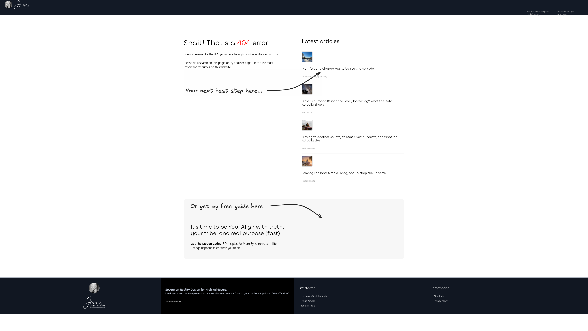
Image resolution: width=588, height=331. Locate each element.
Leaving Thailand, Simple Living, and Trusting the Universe (344, 173)
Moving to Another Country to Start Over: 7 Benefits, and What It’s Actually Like (349, 138)
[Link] (8, 5)
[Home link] (21, 5)
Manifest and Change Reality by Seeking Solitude (338, 68)
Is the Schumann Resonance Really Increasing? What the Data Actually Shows (347, 103)
